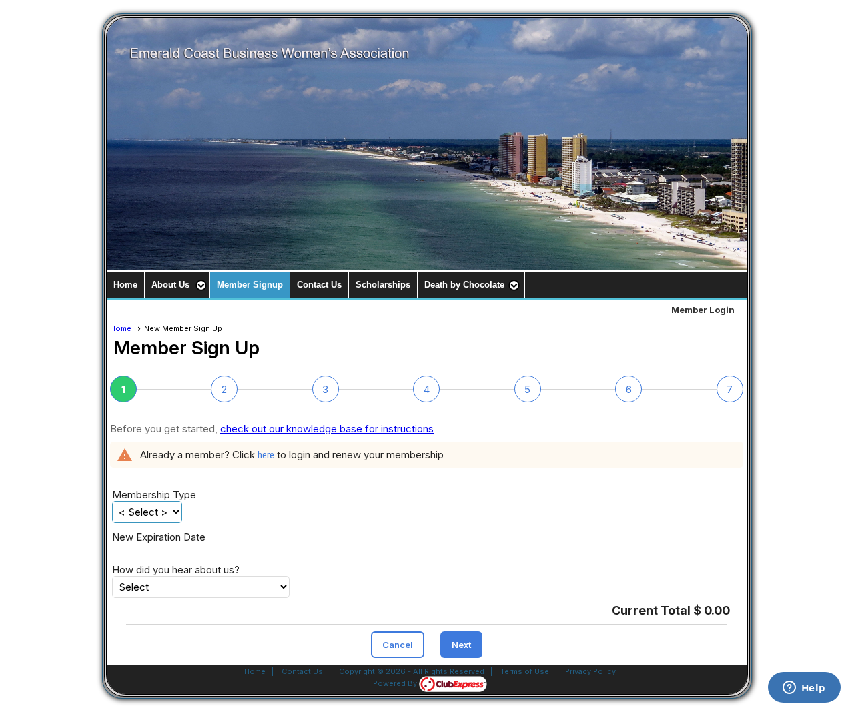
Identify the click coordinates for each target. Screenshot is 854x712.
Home (125, 285)
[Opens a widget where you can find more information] (804, 688)
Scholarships (383, 285)
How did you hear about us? (176, 569)
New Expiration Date (158, 536)
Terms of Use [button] (524, 671)
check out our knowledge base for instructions (327, 428)
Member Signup (250, 285)
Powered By (396, 683)
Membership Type (154, 494)
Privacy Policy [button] (590, 671)
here (266, 455)
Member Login (703, 309)
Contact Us (319, 285)
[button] (177, 285)
